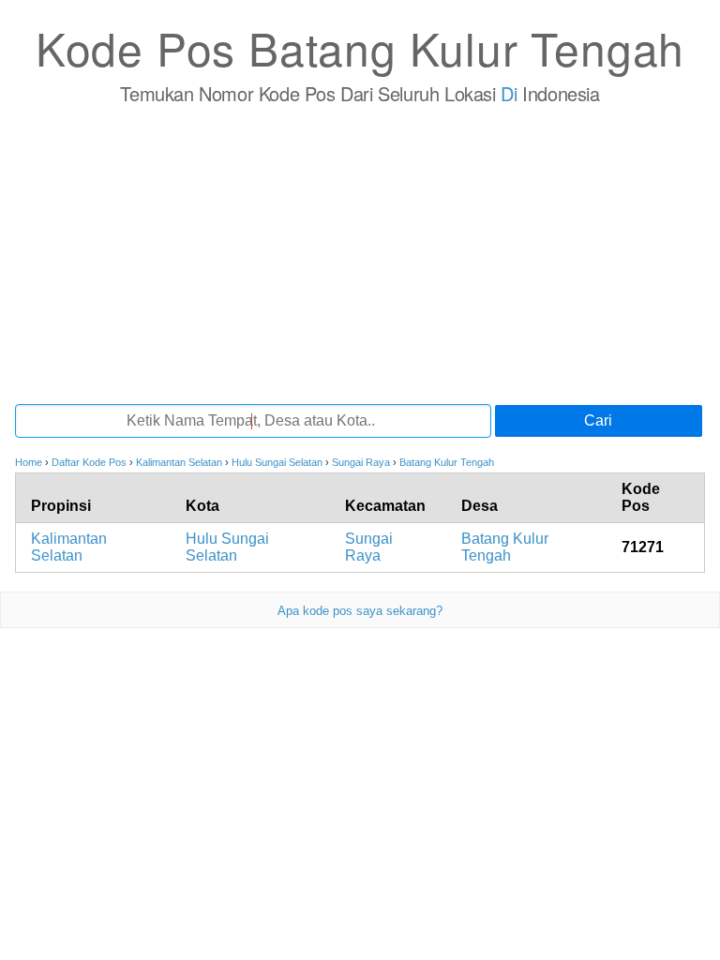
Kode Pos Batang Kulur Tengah (360, 47)
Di (509, 93)
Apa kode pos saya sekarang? (360, 611)
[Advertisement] (360, 254)
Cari (598, 420)
